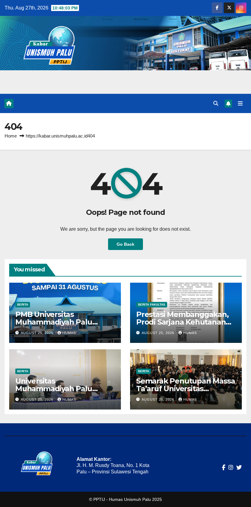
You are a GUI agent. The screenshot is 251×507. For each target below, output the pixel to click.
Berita (22, 304)
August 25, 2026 (37, 333)
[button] (215, 103)
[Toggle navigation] (240, 103)
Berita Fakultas (151, 304)
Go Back (125, 244)
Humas (69, 333)
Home (11, 135)
